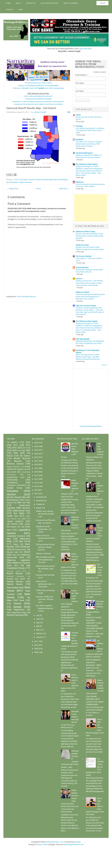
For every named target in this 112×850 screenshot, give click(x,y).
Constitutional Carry (15, 477)
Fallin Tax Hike (23, 502)
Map (55, 180)
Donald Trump (14, 488)
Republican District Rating (16, 571)
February (39, 633)
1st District (12, 442)
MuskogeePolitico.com (54, 842)
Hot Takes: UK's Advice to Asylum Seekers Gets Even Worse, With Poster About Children (89, 144)
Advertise (31, 3)
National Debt (12, 552)
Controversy (12, 480)
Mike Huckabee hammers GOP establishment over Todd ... (45, 559)
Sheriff (22, 579)
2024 (36, 450)
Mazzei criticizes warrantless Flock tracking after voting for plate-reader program (89, 236)
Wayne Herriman (25, 182)
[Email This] (7, 174)
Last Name (79, 91)
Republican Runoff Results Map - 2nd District (43, 529)
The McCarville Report (84, 153)
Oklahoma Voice (82, 245)
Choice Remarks (82, 267)
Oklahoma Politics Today (85, 231)
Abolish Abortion (22, 458)
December (40, 497)
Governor (26, 508)
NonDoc (79, 279)
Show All (104, 365)
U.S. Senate (14, 606)
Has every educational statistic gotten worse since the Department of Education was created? (90, 296)
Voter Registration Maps (16, 612)
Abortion (18, 461)
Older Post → (64, 189)
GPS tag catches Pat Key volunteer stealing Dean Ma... (45, 547)
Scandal (10, 579)
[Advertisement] (90, 208)
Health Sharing (71, 3)
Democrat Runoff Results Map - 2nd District (31, 108)
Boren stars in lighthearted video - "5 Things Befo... (45, 584)
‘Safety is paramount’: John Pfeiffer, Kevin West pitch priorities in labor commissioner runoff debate (89, 283)
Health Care (12, 516)
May (37, 623)
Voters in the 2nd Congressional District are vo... (45, 538)
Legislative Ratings (49, 3)
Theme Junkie (42, 844)
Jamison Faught (39, 112)
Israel (24, 519)
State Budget (12, 587)
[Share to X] (12, 174)
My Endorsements (19, 550)
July (37, 615)
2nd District (23, 180)
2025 (36, 446)
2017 (24, 448)
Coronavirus (12, 482)
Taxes (21, 600)
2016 (14, 448)
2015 (36, 483)
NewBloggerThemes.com (74, 844)
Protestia (79, 126)
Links (20, 10)
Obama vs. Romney (43, 554)
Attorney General (15, 464)
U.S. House (14, 603)
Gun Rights (19, 513)
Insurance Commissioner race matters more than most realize (38, 104)
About (18, 3)
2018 (9, 450)
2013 (36, 490)
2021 (36, 461)
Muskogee (25, 547)
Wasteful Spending (15, 615)
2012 (16, 180)
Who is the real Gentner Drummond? (38, 96)
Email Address (81, 75)
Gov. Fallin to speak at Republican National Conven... (44, 608)
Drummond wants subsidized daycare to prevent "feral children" (90, 185)
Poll (22, 565)
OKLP (14, 555)
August (39, 508)
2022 (16, 453)
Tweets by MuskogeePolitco (90, 426)
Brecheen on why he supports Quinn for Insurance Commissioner (38, 102)
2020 (28, 450)
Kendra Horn (15, 527)
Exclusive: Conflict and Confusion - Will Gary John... (45, 599)
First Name (79, 83)
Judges (27, 524)
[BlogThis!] (10, 174)
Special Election (15, 581)
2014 (28, 445)
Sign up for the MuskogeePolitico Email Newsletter (39, 85)
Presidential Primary (16, 568)
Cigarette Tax (22, 469)
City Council (12, 472)
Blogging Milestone (13, 467)
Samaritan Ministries (15, 576)
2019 (19, 451)
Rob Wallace (63, 180)
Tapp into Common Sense (86, 306)
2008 (36, 652)
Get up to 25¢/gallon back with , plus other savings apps (39, 88)
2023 (36, 454)
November (40, 501)
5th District (25, 456)
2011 (36, 641)
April (37, 626)
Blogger (78, 842)
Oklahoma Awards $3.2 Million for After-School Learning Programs (89, 156)
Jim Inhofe (12, 524)
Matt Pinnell (24, 541)
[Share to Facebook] (15, 174)
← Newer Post (12, 189)
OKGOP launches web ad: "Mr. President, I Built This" (45, 568)
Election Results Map (44, 180)
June (38, 619)
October (39, 504)
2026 (36, 443)
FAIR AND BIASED (83, 339)
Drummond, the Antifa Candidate (38, 99)
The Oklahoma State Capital (86, 164)
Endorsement (13, 500)
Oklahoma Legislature (18, 560)
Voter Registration (16, 610)
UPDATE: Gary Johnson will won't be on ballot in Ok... (45, 514)
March (38, 630)
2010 (28, 442)
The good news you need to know (38, 83)
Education (12, 491)
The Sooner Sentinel (83, 256)
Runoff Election (12, 182)
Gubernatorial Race (21, 511)
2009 (36, 649)
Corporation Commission (16, 485)
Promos (9, 10)
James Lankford (15, 521)
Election (32, 180)
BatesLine (79, 182)
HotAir (78, 115)
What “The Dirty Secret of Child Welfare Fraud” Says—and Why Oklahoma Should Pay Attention (88, 357)
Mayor (16, 544)
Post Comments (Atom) (26, 296)
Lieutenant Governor (16, 536)
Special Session (15, 584)
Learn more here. (85, 49)
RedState (79, 139)
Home (8, 3)
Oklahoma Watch (82, 292)
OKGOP (27, 552)
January (39, 637)
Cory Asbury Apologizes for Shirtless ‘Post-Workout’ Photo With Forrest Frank (90, 130)
